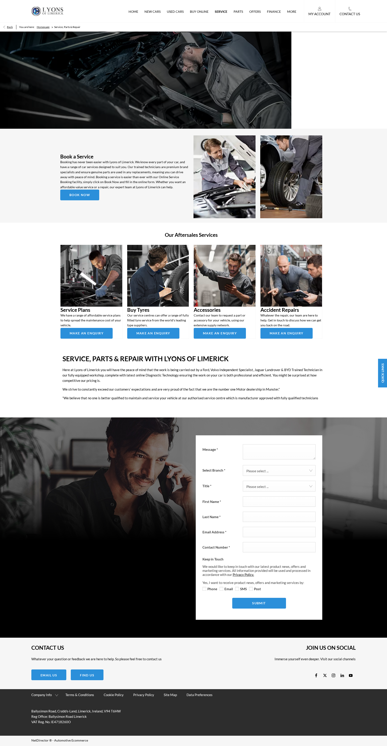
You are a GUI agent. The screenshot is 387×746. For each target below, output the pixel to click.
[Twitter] (325, 675)
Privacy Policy (143, 695)
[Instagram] (333, 675)
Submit (259, 603)
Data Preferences (200, 695)
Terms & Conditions (79, 695)
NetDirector (40, 740)
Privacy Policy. (243, 575)
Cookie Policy (114, 695)
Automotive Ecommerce (71, 740)
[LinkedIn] (342, 675)
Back (10, 27)
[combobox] (279, 470)
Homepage (43, 27)
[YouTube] (350, 675)
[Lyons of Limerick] (47, 11)
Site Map (170, 695)
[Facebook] (316, 675)
